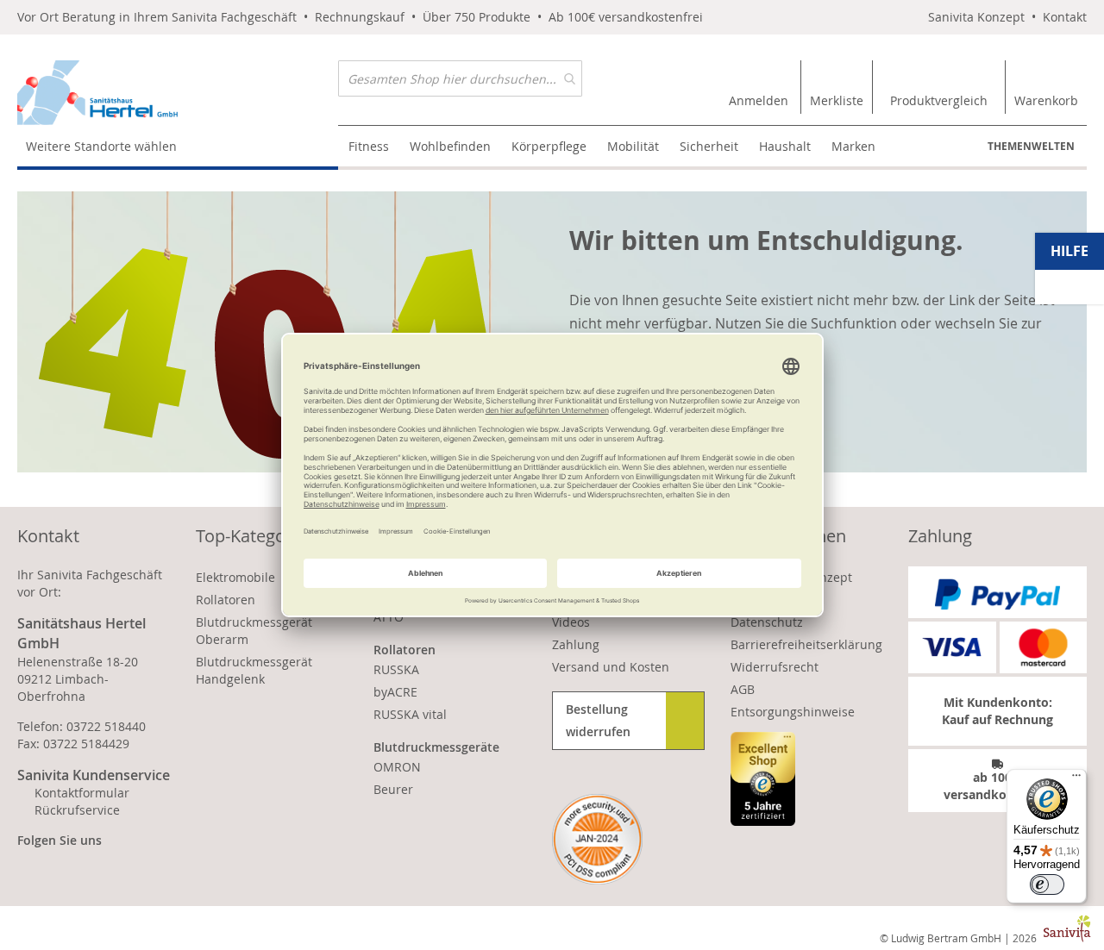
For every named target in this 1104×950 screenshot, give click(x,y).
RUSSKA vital (410, 714)
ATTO (388, 617)
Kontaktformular (81, 792)
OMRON (397, 767)
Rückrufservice (77, 810)
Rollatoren (225, 599)
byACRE (395, 692)
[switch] (1047, 884)
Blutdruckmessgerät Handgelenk (254, 670)
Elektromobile (235, 577)
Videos (571, 622)
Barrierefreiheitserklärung (806, 644)
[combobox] (460, 78)
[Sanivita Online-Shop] (177, 92)
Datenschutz (767, 622)
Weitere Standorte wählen (101, 146)
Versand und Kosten (610, 667)
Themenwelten (1031, 146)
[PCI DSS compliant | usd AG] (597, 839)
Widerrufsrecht (775, 667)
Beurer (393, 789)
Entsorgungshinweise (793, 711)
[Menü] (1076, 779)
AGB (743, 689)
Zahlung (575, 644)
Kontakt (1065, 17)
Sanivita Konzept (976, 17)
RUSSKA (396, 669)
